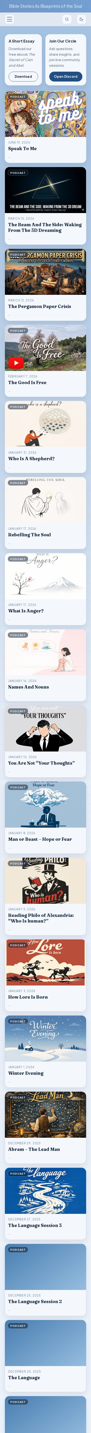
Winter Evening (25, 1073)
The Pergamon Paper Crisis (39, 306)
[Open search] (67, 19)
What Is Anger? (26, 611)
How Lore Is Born (28, 997)
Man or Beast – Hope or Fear (40, 839)
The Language (24, 1377)
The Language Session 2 (35, 1301)
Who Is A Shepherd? (31, 458)
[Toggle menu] (9, 19)
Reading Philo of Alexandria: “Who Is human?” (41, 918)
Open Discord (65, 76)
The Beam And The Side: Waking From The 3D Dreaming (45, 227)
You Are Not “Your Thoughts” (41, 763)
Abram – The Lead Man (34, 1149)
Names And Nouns (28, 687)
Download (23, 76)
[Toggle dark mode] (81, 19)
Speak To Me (22, 148)
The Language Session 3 (35, 1225)
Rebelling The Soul (29, 534)
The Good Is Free (27, 382)
